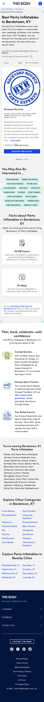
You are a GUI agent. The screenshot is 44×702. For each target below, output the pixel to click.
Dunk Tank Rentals (13, 205)
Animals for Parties (30, 179)
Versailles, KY (29, 565)
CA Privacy (22, 676)
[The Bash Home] (22, 3)
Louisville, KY (29, 577)
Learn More (15, 140)
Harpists (27, 538)
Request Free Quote (22, 151)
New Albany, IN (30, 573)
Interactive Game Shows (14, 201)
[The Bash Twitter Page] (30, 649)
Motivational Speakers (29, 544)
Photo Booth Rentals (15, 184)
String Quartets (30, 522)
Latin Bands (7, 542)
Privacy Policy (22, 658)
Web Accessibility (22, 667)
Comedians (28, 530)
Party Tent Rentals (14, 196)
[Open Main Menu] (4, 3)
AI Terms (22, 680)
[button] (22, 609)
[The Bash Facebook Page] (17, 649)
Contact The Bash (22, 641)
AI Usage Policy (22, 684)
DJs (3, 530)
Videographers (10, 188)
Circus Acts (35, 188)
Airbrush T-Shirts (31, 205)
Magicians (7, 522)
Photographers (12, 179)
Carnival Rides (33, 201)
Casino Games (9, 192)
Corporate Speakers (28, 516)
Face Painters (29, 511)
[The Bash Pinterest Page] (24, 649)
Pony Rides (23, 188)
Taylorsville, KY (9, 569)
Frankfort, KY (29, 569)
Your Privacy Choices (22, 671)
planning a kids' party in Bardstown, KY (18, 307)
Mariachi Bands (9, 526)
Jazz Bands (28, 534)
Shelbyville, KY (9, 577)
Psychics (6, 534)
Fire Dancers (8, 538)
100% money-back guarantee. (24, 396)
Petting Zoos (32, 184)
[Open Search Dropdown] (40, 3)
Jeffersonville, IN (9, 573)
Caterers (21, 192)
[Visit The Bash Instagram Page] (11, 649)
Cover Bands (8, 511)
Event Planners (34, 192)
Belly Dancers (29, 526)
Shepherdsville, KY (11, 565)
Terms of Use (22, 663)
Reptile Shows (31, 196)
